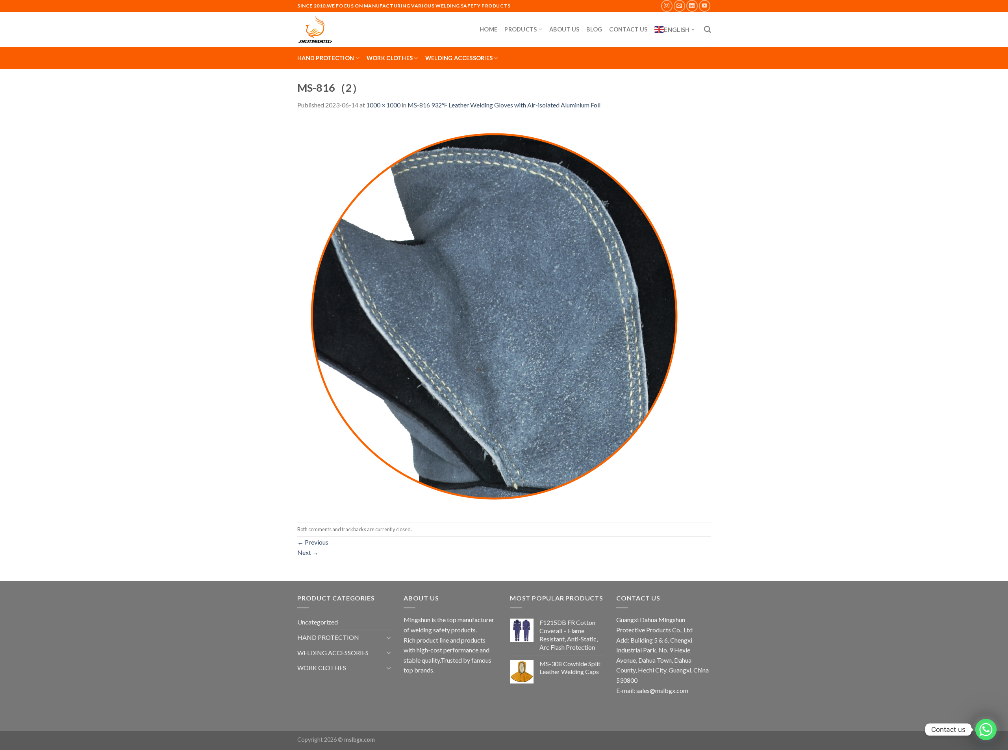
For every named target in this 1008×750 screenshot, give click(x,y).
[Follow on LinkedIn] (692, 5)
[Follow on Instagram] (667, 5)
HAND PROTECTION (325, 58)
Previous (312, 542)
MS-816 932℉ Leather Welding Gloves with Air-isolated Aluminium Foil (504, 105)
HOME (488, 29)
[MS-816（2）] (494, 315)
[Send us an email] (679, 5)
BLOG (594, 29)
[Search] (707, 30)
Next (308, 552)
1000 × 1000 (383, 105)
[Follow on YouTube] (704, 5)
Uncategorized (317, 622)
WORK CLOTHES (390, 58)
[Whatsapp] (986, 729)
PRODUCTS (520, 29)
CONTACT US (628, 29)
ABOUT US (564, 29)
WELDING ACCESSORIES (459, 58)
